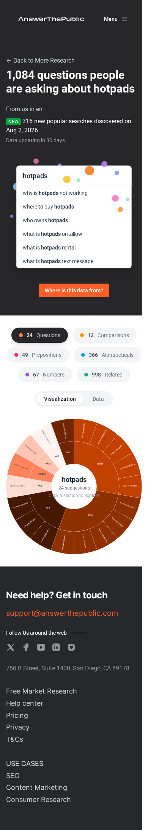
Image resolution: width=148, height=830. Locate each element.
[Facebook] (25, 647)
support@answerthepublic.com (62, 613)
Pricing (17, 715)
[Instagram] (71, 647)
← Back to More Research (40, 60)
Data (98, 399)
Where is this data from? (74, 290)
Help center (24, 703)
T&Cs (14, 739)
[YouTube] (41, 647)
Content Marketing (36, 787)
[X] (10, 647)
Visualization (60, 399)
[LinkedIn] (56, 647)
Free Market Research (41, 691)
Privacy (18, 727)
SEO (13, 776)
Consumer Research (38, 799)
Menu (111, 19)
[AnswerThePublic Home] (51, 19)
